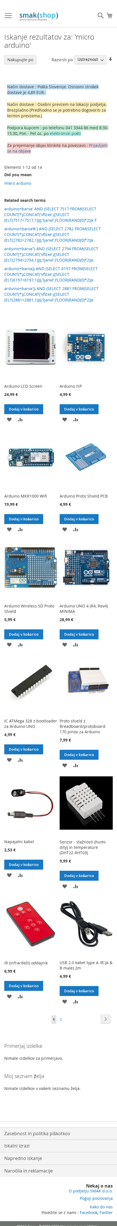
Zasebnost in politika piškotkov (37, 1133)
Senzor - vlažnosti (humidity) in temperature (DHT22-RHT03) (83, 847)
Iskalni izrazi (17, 1146)
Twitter (106, 1212)
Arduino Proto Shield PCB (84, 496)
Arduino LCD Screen (23, 386)
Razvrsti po (62, 59)
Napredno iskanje (23, 1158)
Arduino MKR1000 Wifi (25, 496)
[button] (9, 419)
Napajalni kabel (19, 841)
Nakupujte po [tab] (20, 59)
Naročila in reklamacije (28, 1171)
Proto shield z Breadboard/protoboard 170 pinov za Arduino (82, 726)
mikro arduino (17, 183)
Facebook (88, 1212)
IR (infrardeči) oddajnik (26, 963)
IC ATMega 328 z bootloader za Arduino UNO (30, 723)
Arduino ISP (71, 386)
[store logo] (40, 16)
